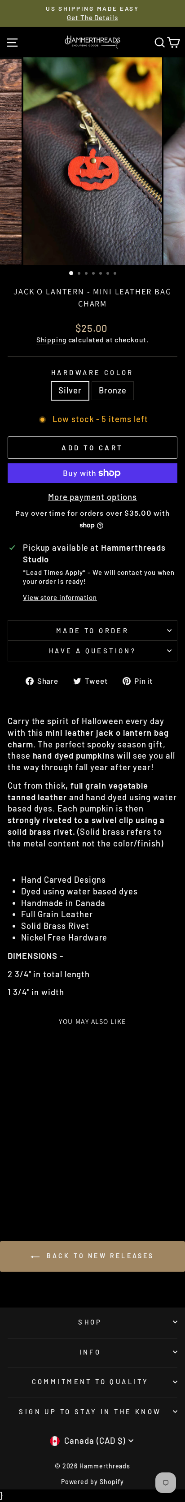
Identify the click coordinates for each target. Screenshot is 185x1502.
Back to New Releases (98, 1256)
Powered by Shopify (92, 1481)
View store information (60, 597)
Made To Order (92, 630)
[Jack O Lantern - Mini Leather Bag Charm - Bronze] (45, 1188)
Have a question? (93, 651)
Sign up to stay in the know (90, 1411)
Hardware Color (92, 372)
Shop (90, 1322)
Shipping (51, 339)
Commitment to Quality (90, 1381)
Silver (70, 390)
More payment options (92, 497)
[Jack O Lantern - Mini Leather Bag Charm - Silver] (34, 1188)
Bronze (113, 390)
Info (90, 1352)
